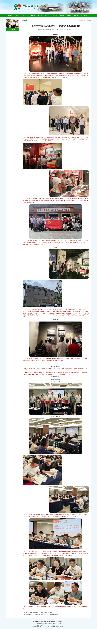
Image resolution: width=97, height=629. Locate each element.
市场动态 (25, 15)
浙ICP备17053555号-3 (55, 625)
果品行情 (40, 15)
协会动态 (47, 15)
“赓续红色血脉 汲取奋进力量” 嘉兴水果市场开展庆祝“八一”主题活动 (40, 612)
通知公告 (62, 15)
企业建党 (54, 15)
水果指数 (33, 15)
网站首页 (10, 15)
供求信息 (69, 15)
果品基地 (76, 15)
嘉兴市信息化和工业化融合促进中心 (38, 626)
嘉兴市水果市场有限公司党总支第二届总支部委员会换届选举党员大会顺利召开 (42, 614)
